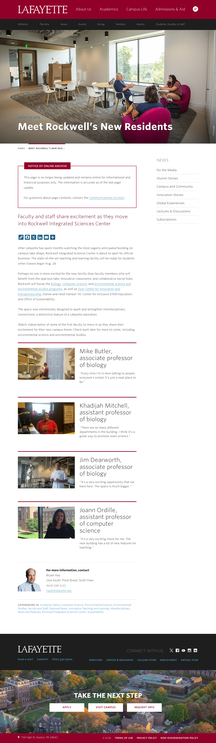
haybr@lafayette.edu (59, 590)
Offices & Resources (119, 659)
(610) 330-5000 (62, 659)
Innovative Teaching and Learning (89, 608)
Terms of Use (124, 737)
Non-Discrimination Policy (179, 737)
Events (82, 24)
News (64, 24)
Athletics (23, 24)
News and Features (29, 611)
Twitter (171, 650)
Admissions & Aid (170, 9)
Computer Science (72, 604)
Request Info (144, 707)
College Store (146, 659)
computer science (74, 284)
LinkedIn (195, 650)
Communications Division (106, 197)
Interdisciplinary (120, 608)
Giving (101, 24)
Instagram (189, 650)
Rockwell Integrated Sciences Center (64, 611)
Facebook (177, 650)
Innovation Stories (170, 195)
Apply (66, 707)
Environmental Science (98, 604)
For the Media (167, 170)
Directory (96, 659)
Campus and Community (175, 186)
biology (56, 284)
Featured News (58, 608)
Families (120, 24)
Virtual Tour (189, 659)
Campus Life (136, 9)
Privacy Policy (147, 737)
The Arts (44, 24)
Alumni (140, 24)
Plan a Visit (25, 659)
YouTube (183, 650)
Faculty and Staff (38, 608)
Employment (168, 659)
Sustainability (95, 611)
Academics (108, 9)
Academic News (50, 604)
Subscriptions (166, 219)
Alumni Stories (167, 178)
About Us (83, 9)
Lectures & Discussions (173, 211)
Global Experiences (171, 203)
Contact (42, 659)
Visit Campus (106, 707)
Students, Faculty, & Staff (170, 24)
